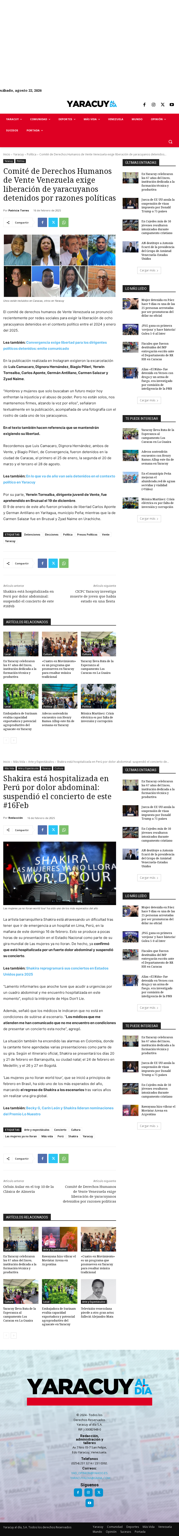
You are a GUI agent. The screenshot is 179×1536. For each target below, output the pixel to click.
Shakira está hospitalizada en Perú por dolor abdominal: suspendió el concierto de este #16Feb (28, 598)
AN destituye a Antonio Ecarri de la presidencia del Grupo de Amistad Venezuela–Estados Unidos (157, 251)
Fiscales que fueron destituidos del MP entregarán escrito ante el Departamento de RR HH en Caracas (157, 351)
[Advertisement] (89, 32)
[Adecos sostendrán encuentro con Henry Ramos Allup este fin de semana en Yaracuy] (59, 696)
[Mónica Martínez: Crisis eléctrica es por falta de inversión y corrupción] (98, 696)
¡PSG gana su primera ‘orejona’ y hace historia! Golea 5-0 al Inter (158, 330)
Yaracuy (18, 154)
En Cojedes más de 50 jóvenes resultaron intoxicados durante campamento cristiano (156, 227)
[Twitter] (163, 105)
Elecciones (52, 534)
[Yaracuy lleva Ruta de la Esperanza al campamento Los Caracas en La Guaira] (98, 644)
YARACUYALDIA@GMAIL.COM (90, 1478)
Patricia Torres (18, 210)
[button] (170, 141)
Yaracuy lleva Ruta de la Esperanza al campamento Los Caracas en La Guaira (97, 667)
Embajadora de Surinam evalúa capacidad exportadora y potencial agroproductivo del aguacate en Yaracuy (20, 721)
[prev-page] (6, 740)
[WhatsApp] (64, 222)
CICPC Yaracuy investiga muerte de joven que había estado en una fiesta (93, 596)
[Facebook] (144, 105)
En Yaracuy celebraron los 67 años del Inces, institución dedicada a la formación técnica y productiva (19, 669)
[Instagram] (153, 105)
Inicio (6, 154)
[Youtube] (172, 105)
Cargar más (147, 270)
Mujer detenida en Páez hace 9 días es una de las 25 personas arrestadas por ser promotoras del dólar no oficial (158, 308)
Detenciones (32, 534)
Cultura (47, 654)
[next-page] (14, 740)
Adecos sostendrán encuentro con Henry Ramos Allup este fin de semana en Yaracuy (58, 719)
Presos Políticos (87, 534)
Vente (106, 534)
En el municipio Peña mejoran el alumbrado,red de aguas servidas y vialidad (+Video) (158, 481)
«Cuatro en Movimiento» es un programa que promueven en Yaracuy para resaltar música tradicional (59, 669)
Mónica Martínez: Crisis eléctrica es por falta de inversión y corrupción (97, 717)
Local (8, 654)
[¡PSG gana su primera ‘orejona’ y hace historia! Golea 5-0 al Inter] (130, 329)
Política (31, 154)
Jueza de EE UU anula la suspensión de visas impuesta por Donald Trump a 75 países (158, 205)
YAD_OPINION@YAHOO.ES (89, 1473)
